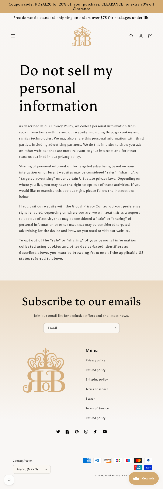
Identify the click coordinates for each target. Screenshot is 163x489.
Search (91, 398)
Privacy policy (95, 360)
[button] (12, 36)
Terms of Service (97, 408)
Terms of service (97, 389)
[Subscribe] (114, 328)
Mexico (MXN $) (27, 469)
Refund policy (95, 370)
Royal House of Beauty (117, 475)
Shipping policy (97, 379)
